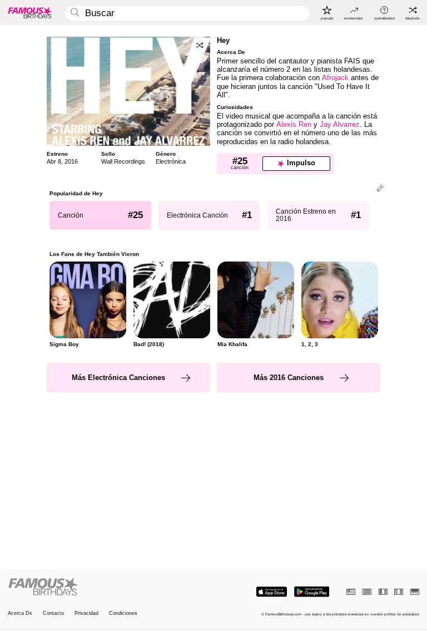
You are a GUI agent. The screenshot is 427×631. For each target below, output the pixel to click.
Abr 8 (54, 161)
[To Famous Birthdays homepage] (30, 12)
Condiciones (123, 613)
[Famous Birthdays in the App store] (271, 591)
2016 (71, 161)
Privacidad (86, 613)
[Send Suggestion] (380, 189)
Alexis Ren (293, 124)
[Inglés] (350, 592)
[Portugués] (367, 592)
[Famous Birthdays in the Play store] (311, 591)
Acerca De (20, 613)
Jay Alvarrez (340, 124)
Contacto (53, 613)
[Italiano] (398, 592)
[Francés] (383, 592)
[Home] (109, 587)
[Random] (199, 45)
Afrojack (335, 77)
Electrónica (171, 161)
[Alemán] (414, 592)
